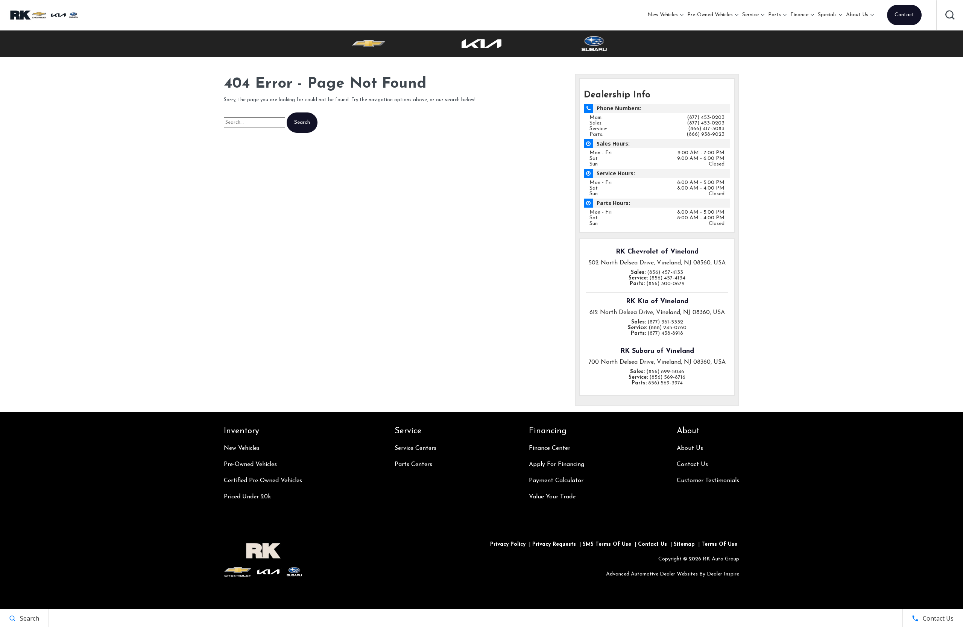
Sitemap (684, 544)
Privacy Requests (554, 544)
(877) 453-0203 (706, 117)
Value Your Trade (552, 497)
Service (750, 15)
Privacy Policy (508, 544)
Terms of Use (719, 544)
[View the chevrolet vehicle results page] (369, 43)
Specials (827, 15)
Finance (799, 15)
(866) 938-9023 (706, 134)
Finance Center (549, 448)
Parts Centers (413, 465)
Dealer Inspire (723, 574)
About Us (857, 15)
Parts (774, 15)
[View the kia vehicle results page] (481, 43)
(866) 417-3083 (706, 129)
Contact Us (692, 465)
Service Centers (415, 448)
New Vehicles (662, 15)
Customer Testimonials (708, 481)
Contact (904, 15)
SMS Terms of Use (607, 544)
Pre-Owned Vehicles (710, 15)
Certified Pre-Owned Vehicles (263, 481)
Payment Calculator (556, 481)
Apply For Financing (556, 465)
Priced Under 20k (247, 497)
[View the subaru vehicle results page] (594, 43)
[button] (950, 15)
